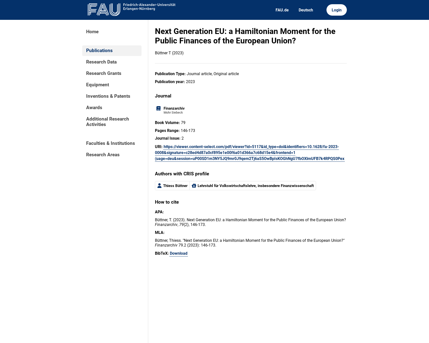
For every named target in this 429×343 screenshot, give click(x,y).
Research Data (101, 62)
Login (337, 10)
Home (92, 31)
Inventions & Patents (108, 96)
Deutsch (306, 10)
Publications (99, 50)
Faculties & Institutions (110, 143)
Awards (94, 107)
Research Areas (103, 154)
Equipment (97, 85)
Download (178, 253)
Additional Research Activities (107, 121)
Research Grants (103, 73)
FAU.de (282, 10)
